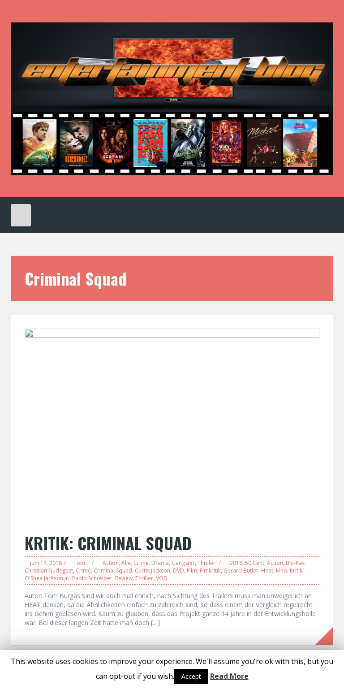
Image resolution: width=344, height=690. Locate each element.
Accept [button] (191, 676)
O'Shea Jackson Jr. (47, 578)
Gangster (183, 563)
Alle (126, 563)
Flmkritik (210, 570)
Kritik (296, 570)
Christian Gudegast (49, 570)
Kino (281, 570)
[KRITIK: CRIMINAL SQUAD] (172, 426)
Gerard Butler (241, 570)
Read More (229, 676)
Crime (141, 563)
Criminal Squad (113, 570)
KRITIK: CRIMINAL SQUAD (108, 543)
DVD (178, 570)
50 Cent (254, 563)
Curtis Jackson (152, 570)
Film (192, 570)
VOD (162, 578)
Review (124, 578)
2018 (236, 563)
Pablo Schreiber (92, 578)
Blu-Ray (295, 563)
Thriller (206, 563)
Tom (79, 563)
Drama (160, 563)
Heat (267, 570)
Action (111, 563)
